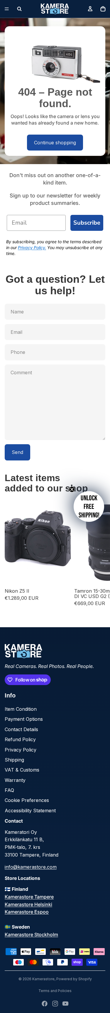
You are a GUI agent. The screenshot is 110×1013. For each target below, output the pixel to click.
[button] (89, 506)
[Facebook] (44, 1003)
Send (17, 452)
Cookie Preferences (27, 800)
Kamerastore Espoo (27, 912)
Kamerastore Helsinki (28, 904)
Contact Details (21, 729)
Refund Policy (20, 739)
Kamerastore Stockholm (31, 934)
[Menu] (6, 9)
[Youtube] (65, 1003)
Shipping (14, 760)
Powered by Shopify (74, 979)
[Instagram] (55, 1003)
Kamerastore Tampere (29, 897)
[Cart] (103, 8)
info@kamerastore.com (31, 867)
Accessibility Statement (30, 810)
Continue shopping (55, 143)
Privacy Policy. (32, 247)
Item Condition (21, 709)
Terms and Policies (55, 991)
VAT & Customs (22, 770)
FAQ (9, 790)
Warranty (15, 780)
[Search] (19, 8)
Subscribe (86, 223)
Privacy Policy (20, 750)
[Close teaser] (72, 489)
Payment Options (24, 719)
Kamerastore (43, 979)
